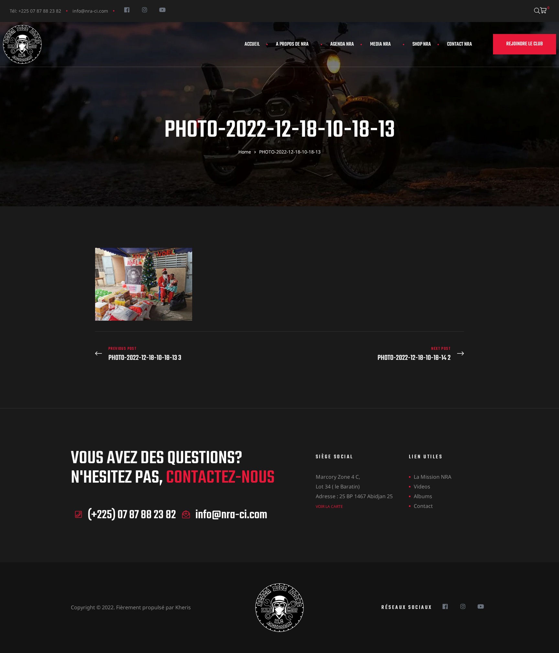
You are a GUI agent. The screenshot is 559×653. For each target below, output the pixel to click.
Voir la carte (329, 506)
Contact (423, 506)
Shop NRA (421, 44)
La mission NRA (432, 476)
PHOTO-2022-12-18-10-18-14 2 (373, 354)
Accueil (252, 44)
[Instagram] (144, 9)
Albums (423, 496)
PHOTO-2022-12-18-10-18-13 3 (185, 354)
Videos (422, 486)
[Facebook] (126, 9)
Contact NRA (459, 44)
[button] (524, 44)
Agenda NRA (342, 44)
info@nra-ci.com (90, 11)
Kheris (183, 607)
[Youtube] (162, 9)
